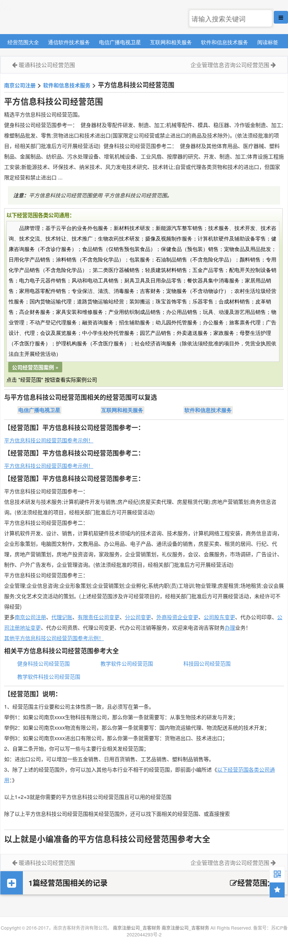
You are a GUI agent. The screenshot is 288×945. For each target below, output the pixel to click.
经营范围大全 (23, 42)
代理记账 (61, 617)
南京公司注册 (20, 85)
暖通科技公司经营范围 (47, 65)
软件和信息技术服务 (224, 42)
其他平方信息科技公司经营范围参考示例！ (54, 638)
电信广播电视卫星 (120, 42)
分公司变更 (138, 617)
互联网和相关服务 (171, 42)
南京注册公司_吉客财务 (56, 17)
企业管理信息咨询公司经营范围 (229, 65)
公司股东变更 (219, 617)
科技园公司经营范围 (207, 663)
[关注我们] (277, 873)
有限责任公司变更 (99, 617)
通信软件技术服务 (69, 42)
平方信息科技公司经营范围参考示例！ (48, 440)
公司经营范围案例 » (35, 367)
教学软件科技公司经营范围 (48, 676)
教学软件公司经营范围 (126, 663)
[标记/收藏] (277, 889)
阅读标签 (267, 42)
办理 (230, 627)
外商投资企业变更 (177, 617)
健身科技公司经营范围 (43, 663)
